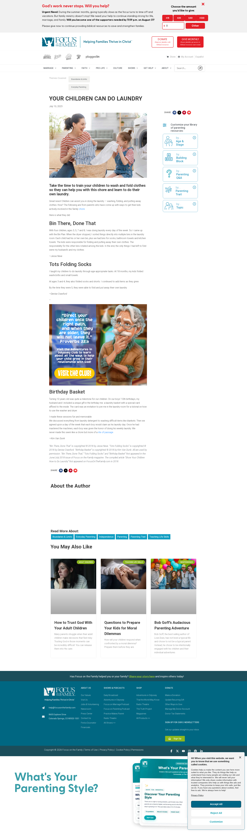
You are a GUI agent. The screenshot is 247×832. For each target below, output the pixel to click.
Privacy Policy (106, 749)
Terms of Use (90, 749)
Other (195, 26)
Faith (84, 68)
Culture (117, 68)
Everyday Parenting (78, 87)
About (165, 68)
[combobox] (185, 68)
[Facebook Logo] (171, 751)
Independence (106, 536)
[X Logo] (177, 751)
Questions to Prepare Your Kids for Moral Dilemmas (122, 628)
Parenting (67, 68)
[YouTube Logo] (183, 751)
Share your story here (142, 676)
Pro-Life (100, 68)
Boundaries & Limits (79, 79)
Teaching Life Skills (159, 536)
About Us (86, 688)
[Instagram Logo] (189, 751)
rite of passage (105, 432)
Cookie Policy (122, 749)
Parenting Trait (138, 536)
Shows (131, 68)
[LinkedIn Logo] (201, 751)
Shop (139, 688)
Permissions (137, 749)
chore (82, 209)
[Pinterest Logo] (195, 751)
